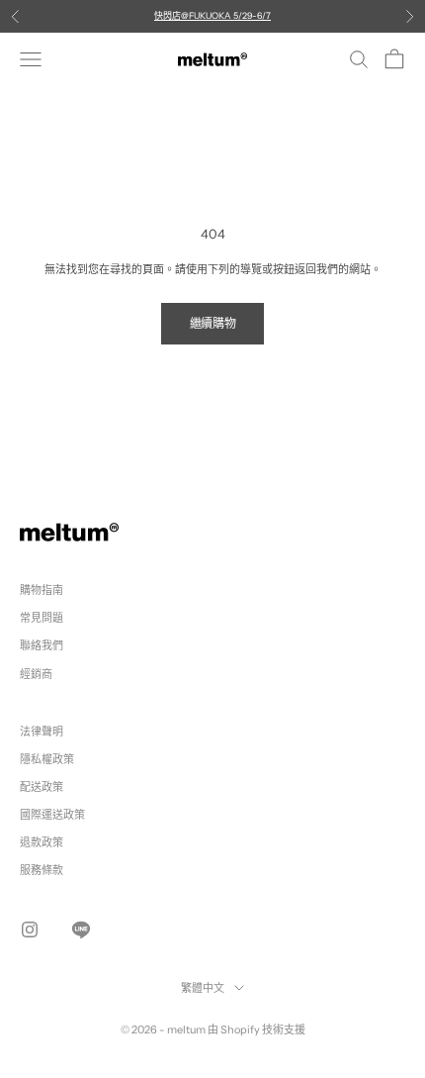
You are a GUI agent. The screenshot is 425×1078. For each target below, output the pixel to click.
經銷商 (36, 674)
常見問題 (41, 618)
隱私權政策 (47, 759)
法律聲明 (41, 731)
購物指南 (41, 590)
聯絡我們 (41, 645)
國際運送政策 (52, 815)
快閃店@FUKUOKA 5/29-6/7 (212, 15)
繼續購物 (213, 323)
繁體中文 (202, 988)
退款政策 (41, 842)
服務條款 (41, 870)
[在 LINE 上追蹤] (81, 929)
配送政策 (41, 787)
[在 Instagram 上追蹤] (30, 929)
